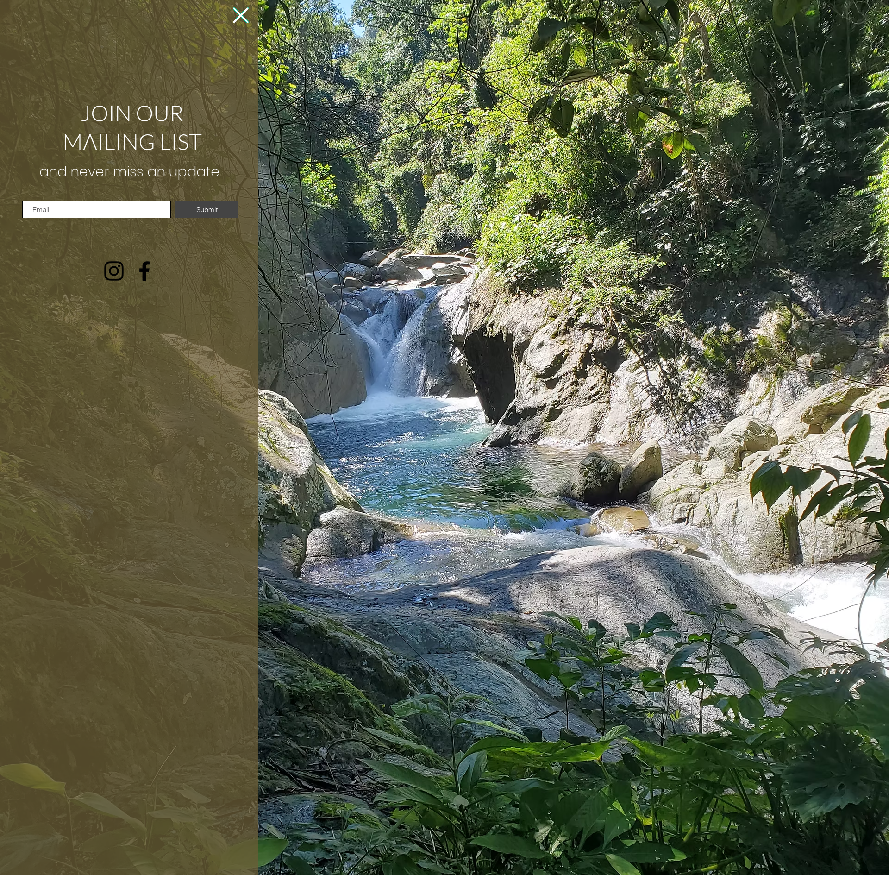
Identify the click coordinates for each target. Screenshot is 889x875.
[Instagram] (114, 271)
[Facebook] (144, 271)
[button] (241, 15)
